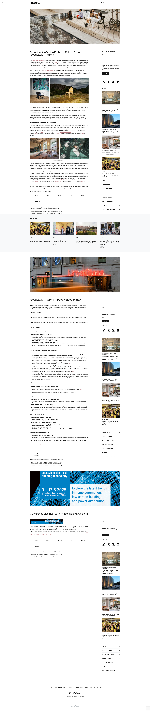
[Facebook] (101, 2)
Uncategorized (112, 105)
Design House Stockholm (65, 132)
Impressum (70, 687)
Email (103, 59)
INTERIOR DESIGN (105, 105)
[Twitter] (103, 2)
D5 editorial (37, 201)
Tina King (101, 246)
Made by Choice (58, 133)
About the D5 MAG (97, 687)
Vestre (82, 133)
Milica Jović (32, 243)
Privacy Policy (88, 687)
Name (103, 54)
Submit (65, 687)
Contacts (51, 687)
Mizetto (36, 133)
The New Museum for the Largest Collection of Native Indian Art (110, 132)
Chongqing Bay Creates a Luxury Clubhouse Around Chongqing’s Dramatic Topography (110, 110)
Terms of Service (79, 687)
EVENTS (103, 171)
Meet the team (58, 687)
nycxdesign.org (43, 444)
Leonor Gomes (56, 243)
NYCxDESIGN (57, 62)
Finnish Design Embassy (48, 70)
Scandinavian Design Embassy (38, 60)
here (69, 363)
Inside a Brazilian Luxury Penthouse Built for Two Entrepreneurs (110, 153)
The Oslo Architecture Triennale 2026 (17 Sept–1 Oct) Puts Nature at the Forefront (110, 175)
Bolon (42, 132)
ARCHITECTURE (105, 129)
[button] (2, 3)
